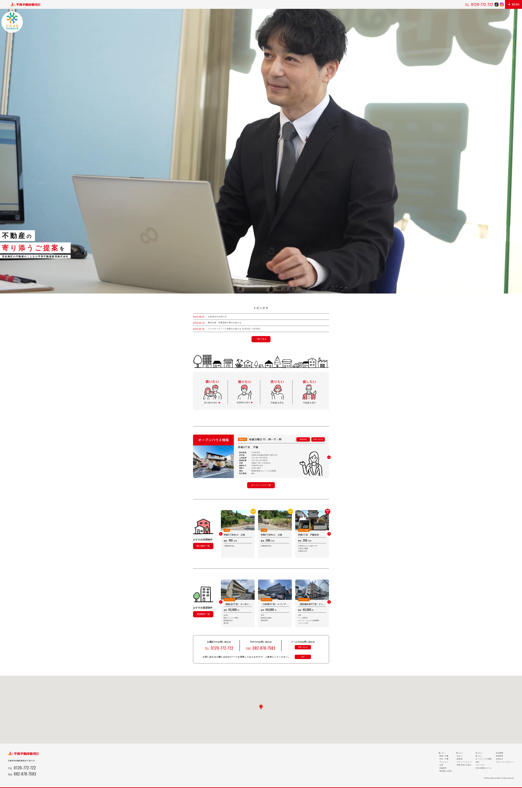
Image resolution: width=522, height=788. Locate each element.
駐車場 (459, 759)
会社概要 (499, 753)
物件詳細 (303, 439)
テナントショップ (464, 762)
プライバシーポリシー (505, 762)
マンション (443, 762)
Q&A (302, 657)
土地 (441, 765)
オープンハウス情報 (484, 759)
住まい (459, 756)
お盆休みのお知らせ (217, 316)
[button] (329, 457)
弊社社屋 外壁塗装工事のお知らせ (226, 323)
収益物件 (443, 768)
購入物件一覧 (203, 546)
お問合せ (499, 759)
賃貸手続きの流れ (464, 765)
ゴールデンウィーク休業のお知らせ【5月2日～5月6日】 (234, 329)
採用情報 (499, 756)
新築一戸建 (443, 756)
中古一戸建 (443, 759)
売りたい (479, 753)
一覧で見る (261, 339)
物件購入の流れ (445, 771)
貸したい (479, 756)
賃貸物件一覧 (203, 614)
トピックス (480, 765)
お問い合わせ (318, 439)
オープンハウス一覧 (261, 485)
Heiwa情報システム (484, 768)
